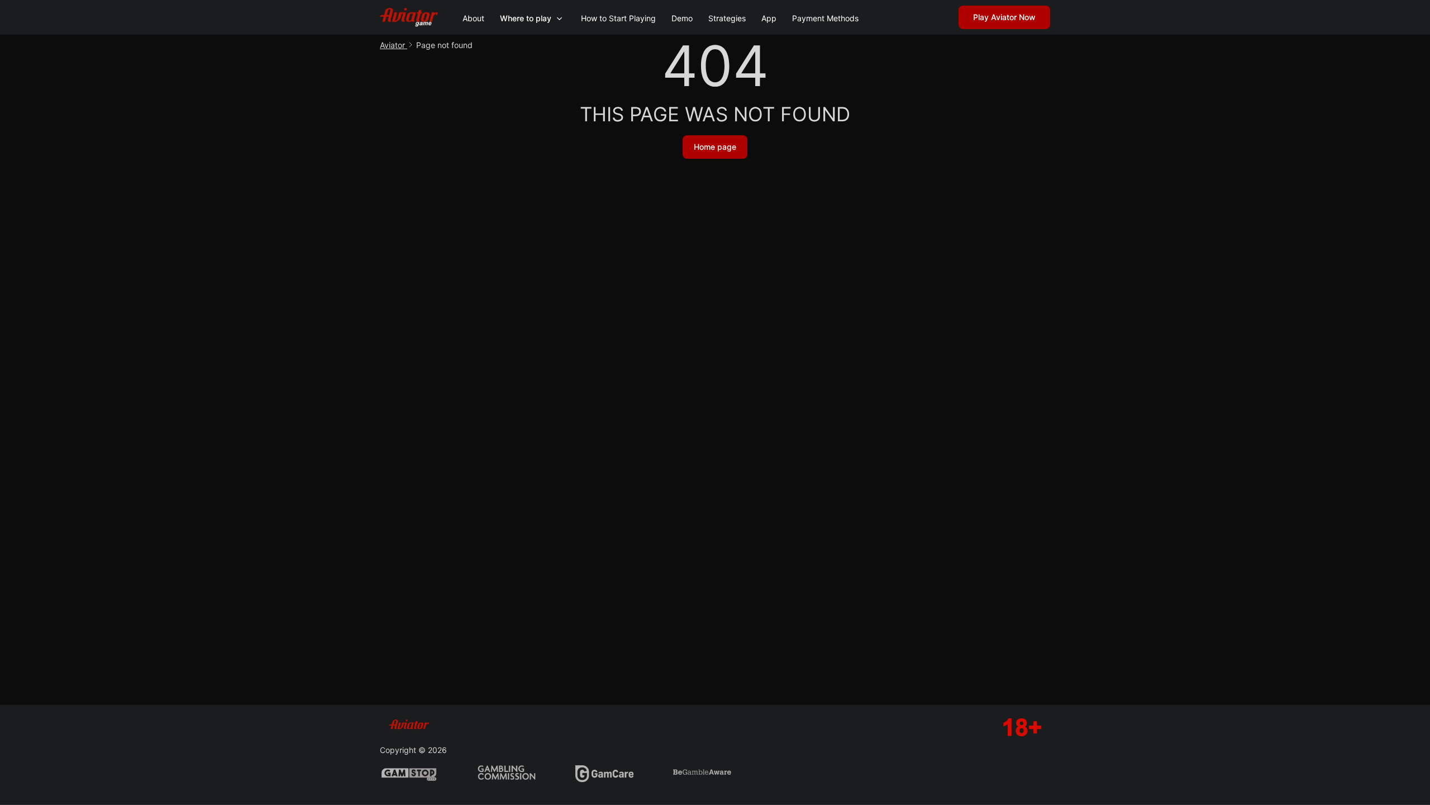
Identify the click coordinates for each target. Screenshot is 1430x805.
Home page (715, 146)
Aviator (393, 45)
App (768, 18)
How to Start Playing (618, 18)
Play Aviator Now (1004, 17)
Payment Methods (825, 18)
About (473, 18)
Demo (682, 18)
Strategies (727, 18)
